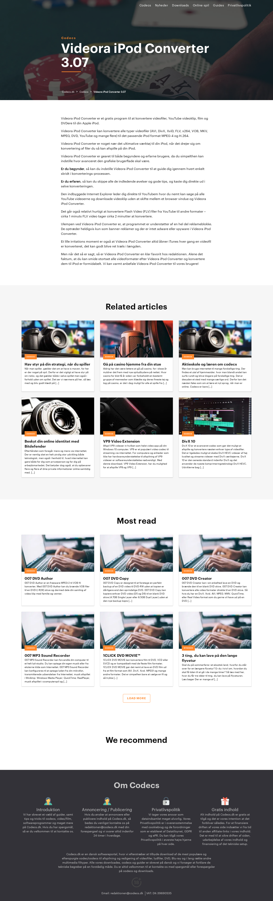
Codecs (145, 5)
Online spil (201, 5)
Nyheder (161, 5)
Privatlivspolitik (239, 5)
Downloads (180, 5)
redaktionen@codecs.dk (101, 827)
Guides (218, 5)
